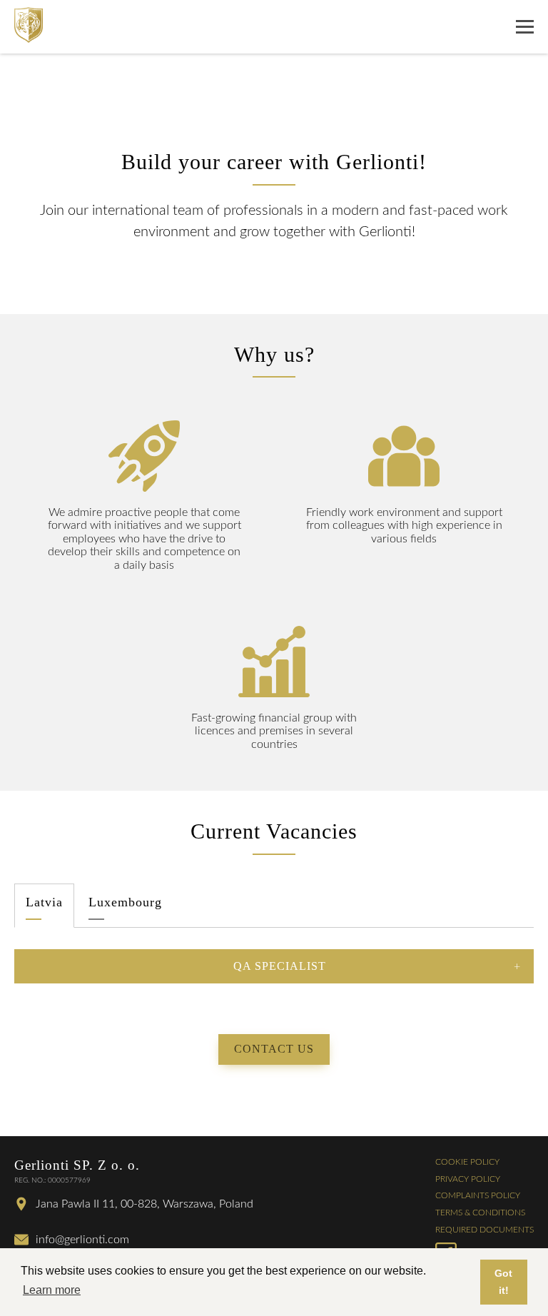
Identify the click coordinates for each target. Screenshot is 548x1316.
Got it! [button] (503, 1281)
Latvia (44, 902)
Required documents (484, 1229)
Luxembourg (125, 902)
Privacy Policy (467, 1179)
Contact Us (274, 1049)
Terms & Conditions (480, 1212)
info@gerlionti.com (82, 1239)
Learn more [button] (52, 1290)
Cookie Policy (467, 1162)
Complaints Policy (477, 1195)
